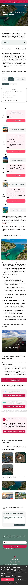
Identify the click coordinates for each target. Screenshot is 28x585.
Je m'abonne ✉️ (14, 546)
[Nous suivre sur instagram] (11, 562)
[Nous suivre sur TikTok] (13, 562)
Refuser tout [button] (21, 579)
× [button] (26, 566)
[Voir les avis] (8, 117)
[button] (14, 582)
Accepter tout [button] (7, 579)
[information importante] (8, 114)
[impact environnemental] (4, 100)
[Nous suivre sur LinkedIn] (16, 562)
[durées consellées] (4, 92)
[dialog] (14, 575)
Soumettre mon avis (19, 524)
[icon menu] (25, 5)
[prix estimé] (4, 98)
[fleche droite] (5, 30)
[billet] (12, 120)
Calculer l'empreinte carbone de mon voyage (14, 431)
